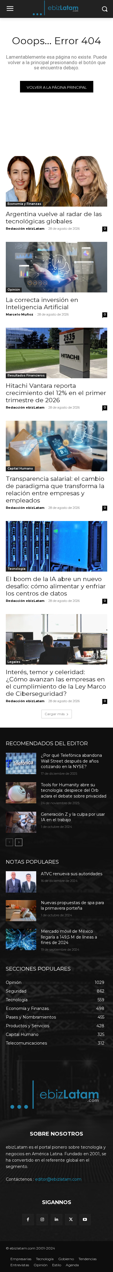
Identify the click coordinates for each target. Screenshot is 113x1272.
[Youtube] (85, 1219)
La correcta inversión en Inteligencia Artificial (42, 303)
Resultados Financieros (26, 375)
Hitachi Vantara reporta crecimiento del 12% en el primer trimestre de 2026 (56, 393)
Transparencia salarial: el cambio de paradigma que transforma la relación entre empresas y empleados (55, 489)
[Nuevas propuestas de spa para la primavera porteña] (21, 910)
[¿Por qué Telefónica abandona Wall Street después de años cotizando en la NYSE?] (21, 763)
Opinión (14, 290)
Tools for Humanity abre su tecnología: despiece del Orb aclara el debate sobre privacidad (73, 790)
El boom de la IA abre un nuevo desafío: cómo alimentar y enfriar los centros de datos (55, 586)
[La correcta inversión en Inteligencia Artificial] (56, 267)
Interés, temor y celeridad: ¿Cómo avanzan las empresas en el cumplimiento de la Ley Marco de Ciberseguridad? (56, 682)
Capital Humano (20, 468)
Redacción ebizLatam (25, 229)
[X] (70, 1219)
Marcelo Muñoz (19, 314)
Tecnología (16, 569)
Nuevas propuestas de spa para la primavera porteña (72, 905)
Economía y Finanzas (24, 204)
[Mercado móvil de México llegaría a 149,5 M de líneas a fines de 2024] (21, 939)
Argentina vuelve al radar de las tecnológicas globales (54, 217)
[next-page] (18, 842)
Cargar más (55, 714)
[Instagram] (42, 1219)
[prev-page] (9, 842)
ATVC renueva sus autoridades (71, 873)
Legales (14, 662)
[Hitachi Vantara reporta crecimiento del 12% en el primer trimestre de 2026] (56, 353)
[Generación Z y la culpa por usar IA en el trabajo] (21, 822)
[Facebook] (28, 1219)
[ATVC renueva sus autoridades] (21, 882)
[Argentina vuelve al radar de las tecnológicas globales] (56, 181)
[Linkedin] (56, 1219)
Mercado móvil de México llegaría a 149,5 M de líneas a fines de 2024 (69, 937)
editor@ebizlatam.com (58, 1179)
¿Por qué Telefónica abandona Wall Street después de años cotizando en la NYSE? (71, 761)
